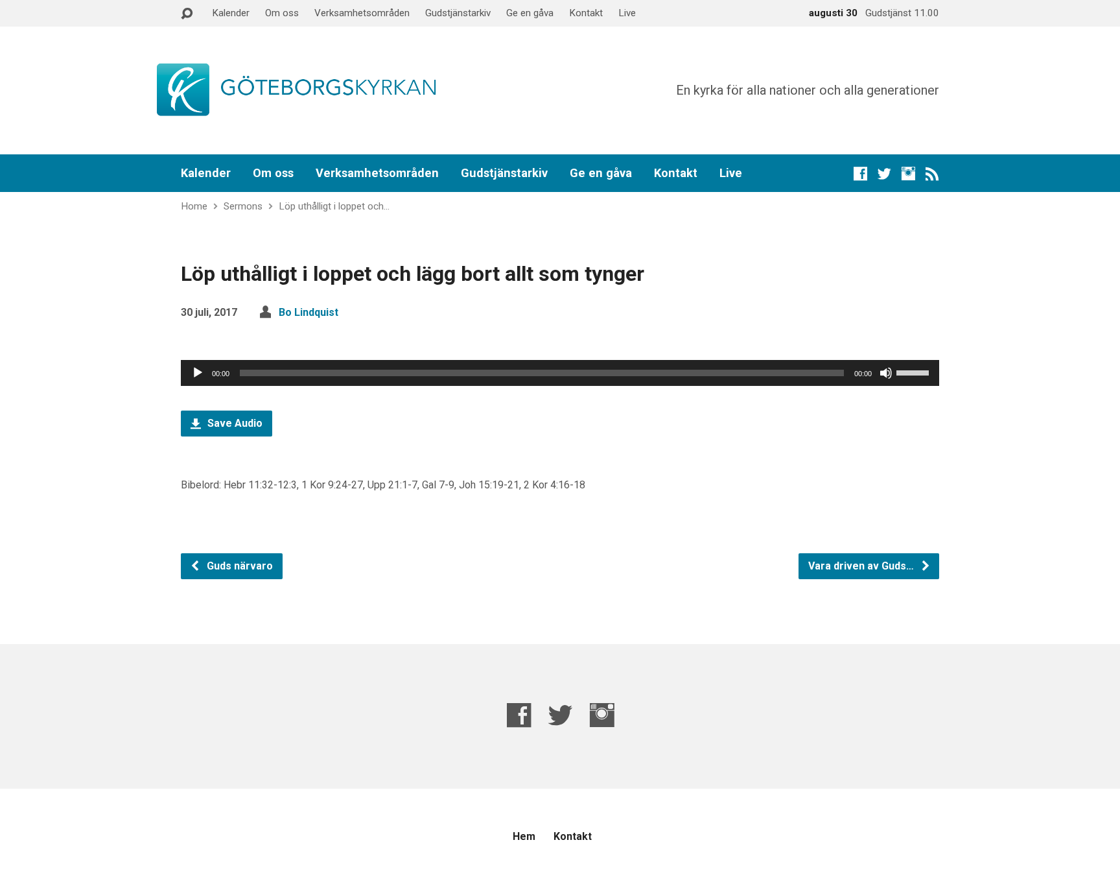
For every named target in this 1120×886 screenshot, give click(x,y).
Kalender (231, 13)
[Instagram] (908, 173)
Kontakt (586, 13)
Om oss (282, 13)
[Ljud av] (886, 372)
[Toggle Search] (186, 14)
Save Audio (233, 423)
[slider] (914, 371)
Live (627, 13)
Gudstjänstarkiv (458, 13)
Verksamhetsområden (362, 13)
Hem (524, 836)
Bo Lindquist (308, 312)
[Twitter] (884, 173)
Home (194, 206)
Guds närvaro (238, 566)
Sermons (243, 206)
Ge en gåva (530, 13)
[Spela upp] (197, 372)
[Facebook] (860, 173)
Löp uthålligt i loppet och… (334, 206)
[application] (560, 373)
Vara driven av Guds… (862, 566)
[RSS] (932, 173)
